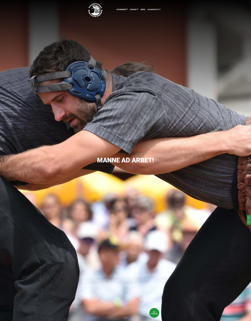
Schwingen (121, 9)
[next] (248, 159)
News (143, 9)
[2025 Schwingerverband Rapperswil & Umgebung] (95, 13)
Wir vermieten (154, 313)
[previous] (3, 159)
